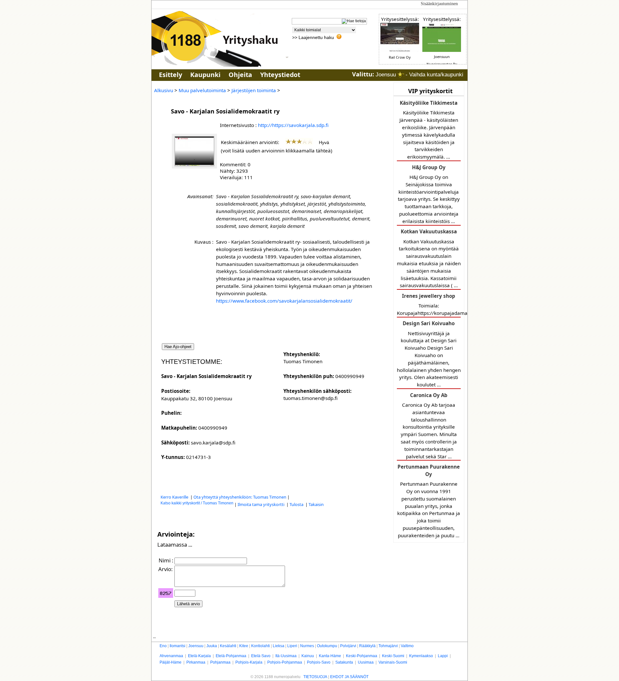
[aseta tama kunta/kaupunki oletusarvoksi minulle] (401, 75)
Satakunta (344, 662)
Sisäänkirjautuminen (439, 3)
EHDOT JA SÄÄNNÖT (349, 677)
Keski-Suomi (393, 656)
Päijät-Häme (171, 662)
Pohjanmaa (220, 662)
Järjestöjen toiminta (253, 90)
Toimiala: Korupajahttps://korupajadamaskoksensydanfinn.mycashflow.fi (429, 304)
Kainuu (307, 656)
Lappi (443, 656)
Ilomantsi (177, 646)
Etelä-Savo (260, 656)
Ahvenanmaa (171, 656)
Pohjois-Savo (318, 662)
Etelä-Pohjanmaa (231, 656)
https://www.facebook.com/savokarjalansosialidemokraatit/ (284, 300)
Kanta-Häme (330, 656)
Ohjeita (240, 74)
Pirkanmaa (195, 662)
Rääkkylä (367, 646)
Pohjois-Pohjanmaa (284, 662)
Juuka (211, 646)
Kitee (243, 646)
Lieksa (278, 646)
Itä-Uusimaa (286, 656)
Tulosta (297, 504)
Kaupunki (205, 74)
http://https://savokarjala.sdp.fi (293, 125)
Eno (163, 646)
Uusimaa (366, 662)
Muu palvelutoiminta (202, 90)
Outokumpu (327, 646)
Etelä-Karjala (199, 656)
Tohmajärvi (388, 646)
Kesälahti (228, 646)
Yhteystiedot (280, 74)
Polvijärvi (348, 646)
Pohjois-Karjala (248, 662)
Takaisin (316, 504)
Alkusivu (163, 90)
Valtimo (407, 646)
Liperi (292, 646)
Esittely (170, 74)
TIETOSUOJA (315, 677)
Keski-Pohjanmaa (361, 656)
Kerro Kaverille (175, 497)
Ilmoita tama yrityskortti (261, 504)
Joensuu (195, 646)
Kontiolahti (260, 646)
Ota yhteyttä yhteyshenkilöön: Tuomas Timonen (239, 497)
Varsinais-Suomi (392, 662)
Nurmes (307, 646)
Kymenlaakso (421, 656)
